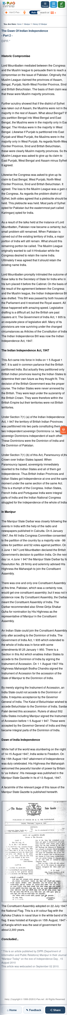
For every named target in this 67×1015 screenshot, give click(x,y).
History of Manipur (40, 24)
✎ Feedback (33, 1010)
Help (7, 999)
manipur (27, 24)
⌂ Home (12, 1010)
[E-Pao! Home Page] (8, 4)
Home (19, 24)
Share (57, 1010)
